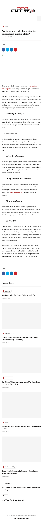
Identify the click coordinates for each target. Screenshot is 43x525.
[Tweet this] (7, 50)
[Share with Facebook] (3, 50)
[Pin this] (15, 50)
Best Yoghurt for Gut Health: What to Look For (18, 295)
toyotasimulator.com (21, 518)
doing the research (16, 192)
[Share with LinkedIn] (11, 50)
